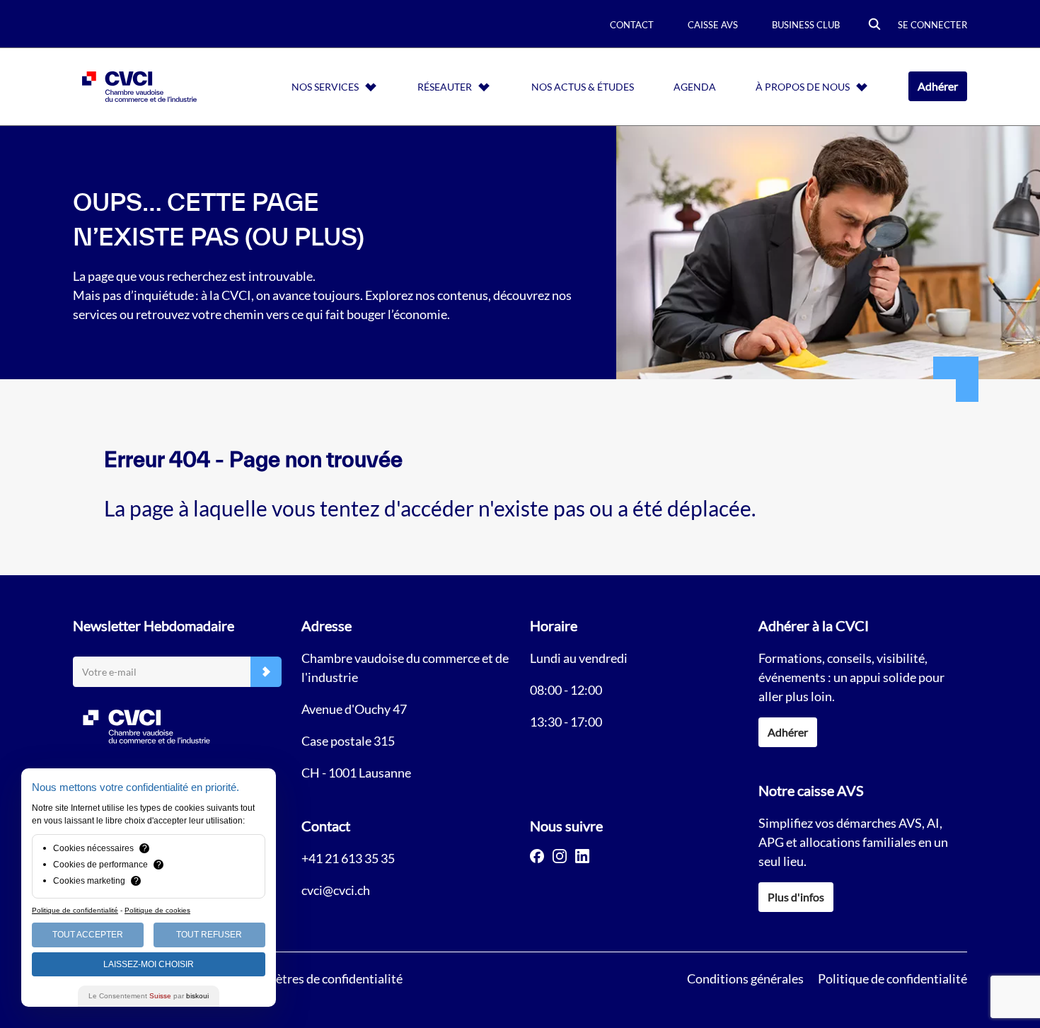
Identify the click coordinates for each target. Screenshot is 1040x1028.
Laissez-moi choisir (148, 964)
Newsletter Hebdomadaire (153, 625)
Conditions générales (745, 978)
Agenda (695, 87)
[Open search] (874, 25)
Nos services (325, 87)
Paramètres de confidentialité (321, 978)
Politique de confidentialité (892, 978)
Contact (632, 24)
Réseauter (444, 87)
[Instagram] (560, 856)
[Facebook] (537, 856)
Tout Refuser (209, 935)
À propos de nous (803, 87)
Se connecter (932, 24)
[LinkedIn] (582, 856)
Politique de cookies (157, 910)
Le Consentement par (148, 996)
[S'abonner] (266, 672)
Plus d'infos (796, 896)
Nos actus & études (582, 87)
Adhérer (938, 86)
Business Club (806, 24)
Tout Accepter (87, 935)
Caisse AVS (713, 24)
